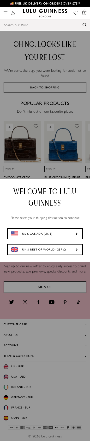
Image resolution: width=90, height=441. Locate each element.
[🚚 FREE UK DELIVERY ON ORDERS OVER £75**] (45, 3)
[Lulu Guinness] (45, 13)
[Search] (84, 25)
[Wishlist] (75, 13)
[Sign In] (13, 13)
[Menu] (5, 13)
